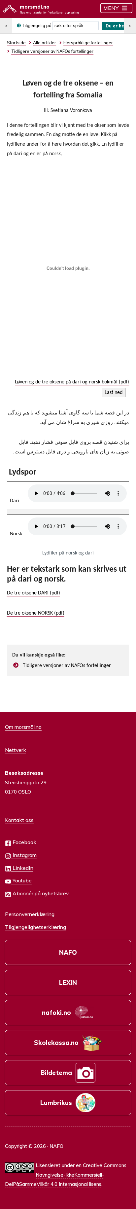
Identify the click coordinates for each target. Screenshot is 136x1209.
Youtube (21, 880)
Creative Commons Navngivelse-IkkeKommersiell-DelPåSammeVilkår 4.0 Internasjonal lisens (65, 1174)
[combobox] (75, 25)
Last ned (113, 392)
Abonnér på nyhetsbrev (40, 893)
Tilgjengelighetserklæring (35, 927)
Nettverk (15, 750)
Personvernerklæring (29, 914)
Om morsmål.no (23, 727)
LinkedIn (22, 868)
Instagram (24, 855)
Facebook (23, 842)
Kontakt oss (19, 820)
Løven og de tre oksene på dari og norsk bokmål (66, 382)
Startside (16, 42)
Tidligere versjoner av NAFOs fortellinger (67, 665)
